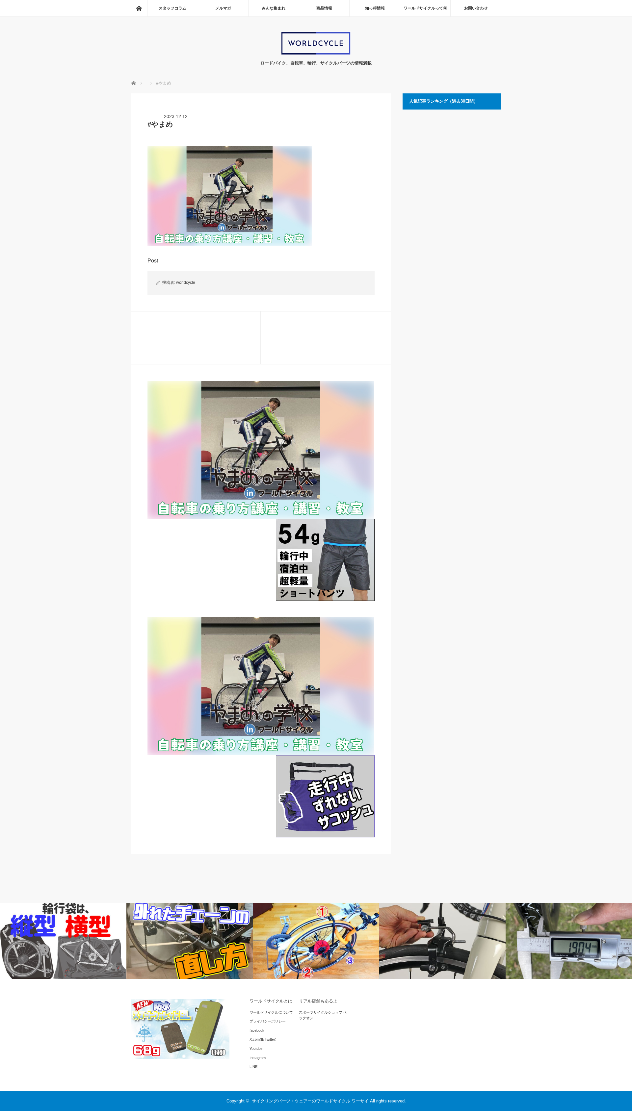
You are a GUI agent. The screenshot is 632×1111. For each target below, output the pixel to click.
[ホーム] (139, 8)
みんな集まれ (273, 8)
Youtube (256, 1048)
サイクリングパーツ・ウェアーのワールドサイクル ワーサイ (310, 1101)
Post (152, 260)
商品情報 (324, 8)
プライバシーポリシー (268, 1021)
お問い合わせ (476, 8)
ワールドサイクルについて (271, 1012)
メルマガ (223, 8)
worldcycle (185, 282)
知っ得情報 (375, 8)
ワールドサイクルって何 (425, 8)
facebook (257, 1030)
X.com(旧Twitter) (263, 1039)
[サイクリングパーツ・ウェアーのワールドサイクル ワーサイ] (316, 53)
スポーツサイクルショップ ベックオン (323, 1015)
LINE (253, 1067)
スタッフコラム (172, 8)
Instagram (258, 1058)
